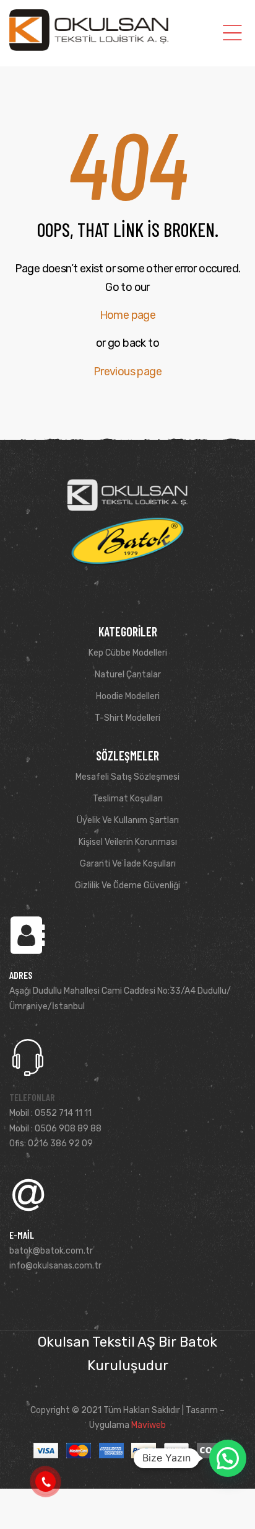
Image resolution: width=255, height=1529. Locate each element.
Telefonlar (32, 1097)
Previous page (127, 371)
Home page (128, 315)
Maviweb (148, 1425)
